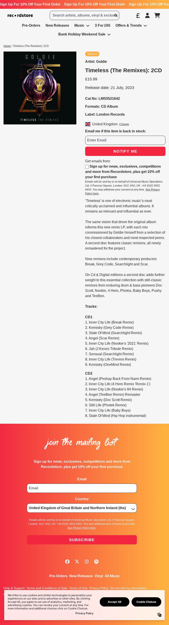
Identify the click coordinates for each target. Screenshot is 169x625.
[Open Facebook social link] (67, 561)
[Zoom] (40, 88)
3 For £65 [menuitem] (102, 25)
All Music (112, 576)
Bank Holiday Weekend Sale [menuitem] (81, 34)
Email (81, 479)
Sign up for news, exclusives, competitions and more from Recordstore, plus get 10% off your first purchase (123, 172)
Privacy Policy (98, 588)
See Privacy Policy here (81, 527)
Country (82, 499)
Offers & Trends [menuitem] (129, 25)
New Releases (81, 576)
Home (7, 46)
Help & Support (14, 588)
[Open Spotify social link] (96, 561)
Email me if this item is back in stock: (115, 131)
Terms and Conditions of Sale (46, 588)
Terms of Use (78, 588)
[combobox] (84, 15)
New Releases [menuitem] (57, 25)
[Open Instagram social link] (87, 561)
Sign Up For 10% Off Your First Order (94, 4)
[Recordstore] (20, 15)
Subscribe (82, 540)
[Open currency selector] (138, 15)
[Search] (115, 15)
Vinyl (99, 576)
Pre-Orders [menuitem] (31, 25)
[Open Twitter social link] (77, 561)
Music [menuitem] (79, 25)
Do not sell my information (128, 588)
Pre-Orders (58, 576)
